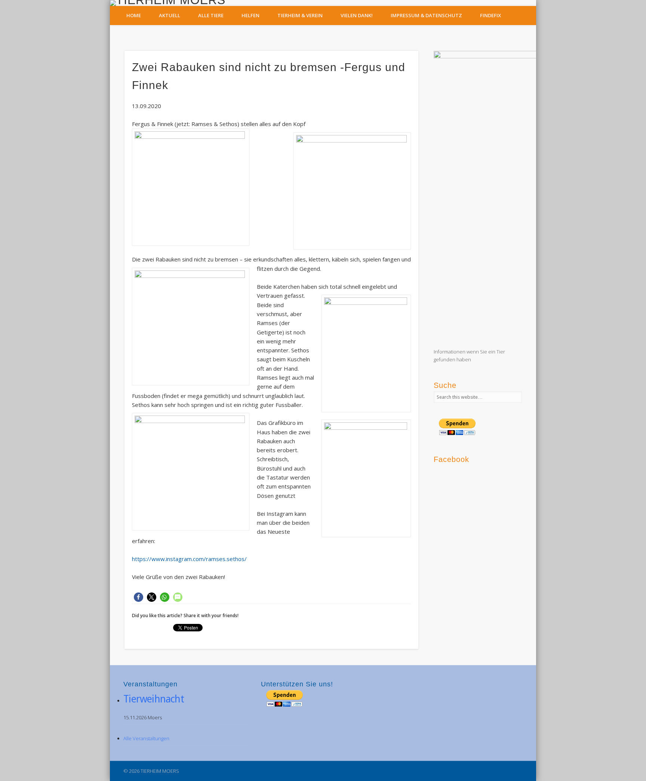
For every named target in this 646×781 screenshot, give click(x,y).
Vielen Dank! (357, 15)
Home (133, 15)
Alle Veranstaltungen (146, 738)
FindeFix (490, 15)
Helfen (250, 15)
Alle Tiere (211, 15)
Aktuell (169, 15)
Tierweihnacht (153, 699)
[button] (138, 597)
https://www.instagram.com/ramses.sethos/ (189, 559)
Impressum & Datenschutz (426, 15)
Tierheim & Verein (300, 15)
